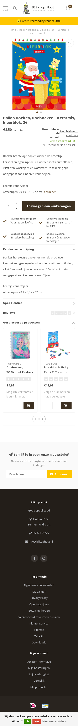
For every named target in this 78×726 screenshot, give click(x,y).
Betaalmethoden (39, 610)
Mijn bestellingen (39, 668)
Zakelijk (39, 636)
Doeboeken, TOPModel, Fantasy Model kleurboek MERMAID (19, 375)
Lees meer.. (50, 192)
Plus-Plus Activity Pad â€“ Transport (56, 370)
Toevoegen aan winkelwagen (48, 206)
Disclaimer (39, 591)
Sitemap (39, 630)
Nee (37, 721)
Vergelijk (39, 680)
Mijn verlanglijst (39, 674)
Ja (27, 721)
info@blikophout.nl (41, 541)
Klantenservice (39, 623)
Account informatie (39, 661)
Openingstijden (39, 604)
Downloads (39, 642)
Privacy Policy (39, 598)
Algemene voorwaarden (39, 585)
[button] (37, 112)
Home (12, 29)
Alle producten (39, 687)
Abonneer (61, 474)
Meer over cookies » (54, 721)
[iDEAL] (33, 706)
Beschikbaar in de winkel (60, 145)
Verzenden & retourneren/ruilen (39, 617)
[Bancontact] (45, 706)
